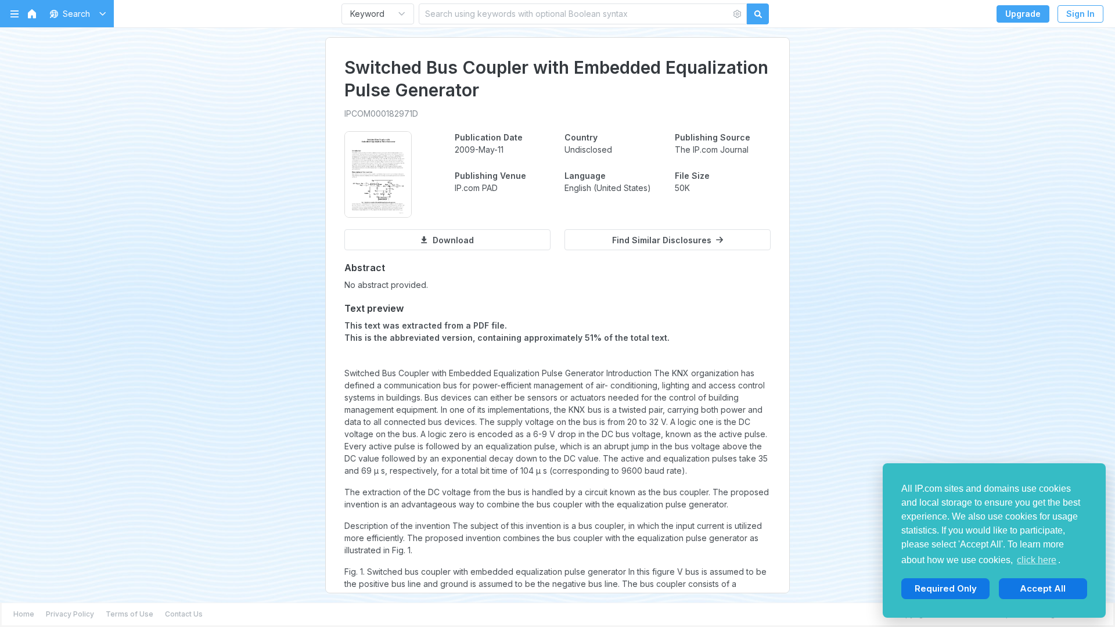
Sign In (1080, 14)
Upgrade (1023, 14)
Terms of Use (129, 614)
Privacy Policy (70, 614)
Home (23, 614)
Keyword (367, 14)
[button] (76, 13)
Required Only (946, 588)
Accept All (1043, 588)
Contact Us (184, 614)
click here (1036, 560)
